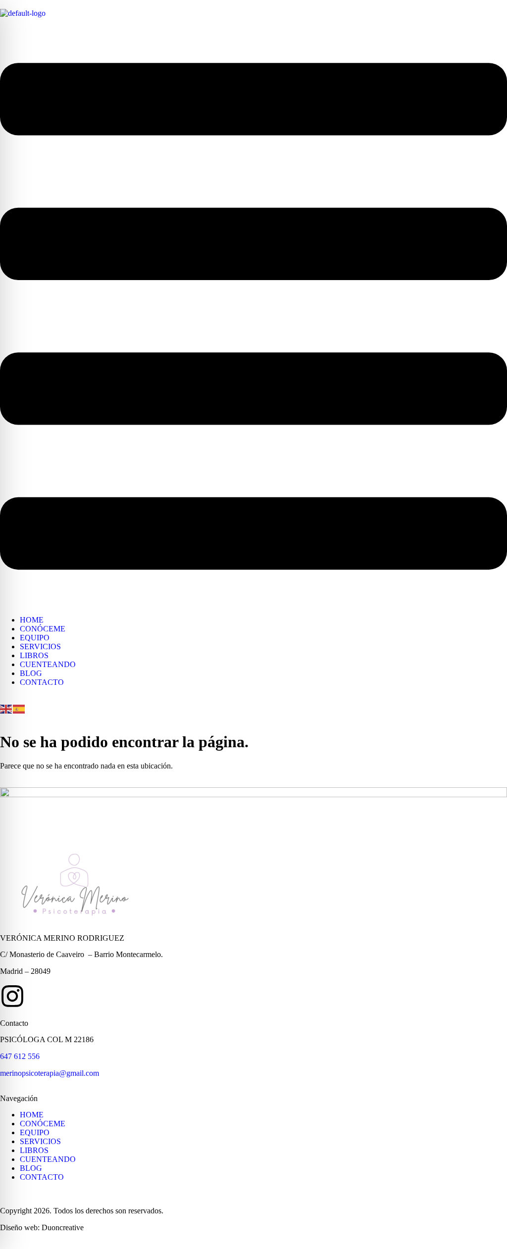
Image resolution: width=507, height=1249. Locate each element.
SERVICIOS (40, 646)
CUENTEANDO (48, 664)
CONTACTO (42, 682)
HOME (32, 620)
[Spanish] (19, 708)
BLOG (31, 673)
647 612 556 (20, 1056)
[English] (6, 708)
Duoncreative (63, 1227)
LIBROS (34, 655)
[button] (253, 317)
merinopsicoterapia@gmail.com (49, 1073)
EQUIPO (35, 637)
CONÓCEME (42, 628)
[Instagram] (12, 996)
